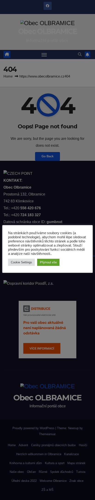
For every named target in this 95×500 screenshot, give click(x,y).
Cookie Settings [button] (21, 262)
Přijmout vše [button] (48, 262)
